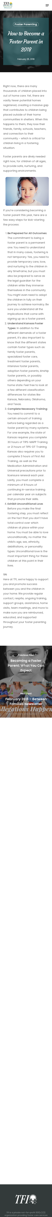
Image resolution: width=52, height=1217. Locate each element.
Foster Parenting (26, 24)
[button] (47, 5)
